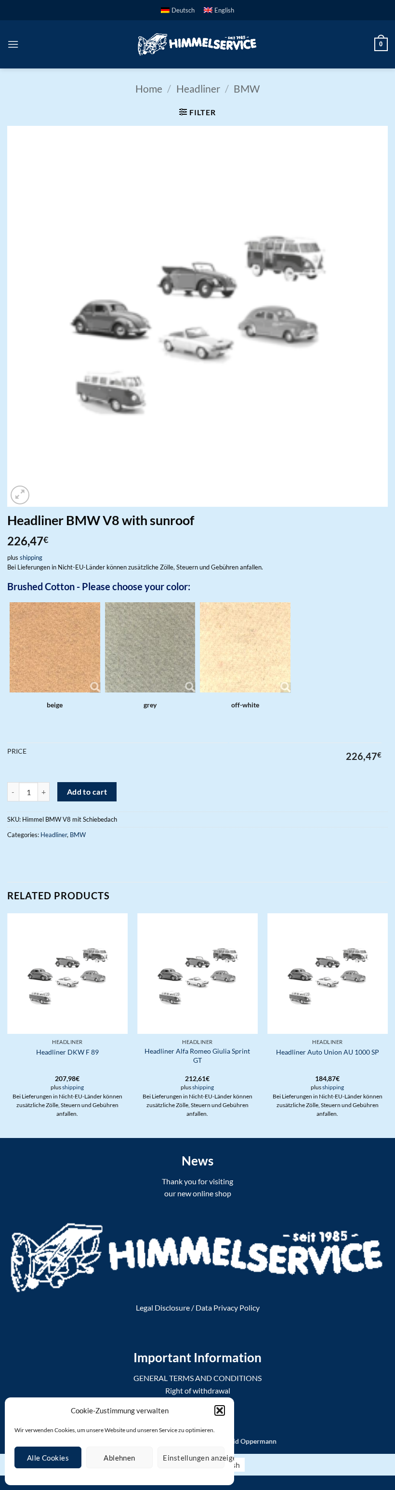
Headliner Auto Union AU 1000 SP (327, 1052)
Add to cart (87, 791)
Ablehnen (119, 1457)
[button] (219, 1410)
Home (148, 88)
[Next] (387, 1024)
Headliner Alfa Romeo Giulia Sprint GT (197, 1055)
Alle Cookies (48, 1457)
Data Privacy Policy (228, 1307)
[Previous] (7, 1024)
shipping (31, 557)
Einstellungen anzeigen (193, 1457)
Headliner (198, 88)
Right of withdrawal (197, 1390)
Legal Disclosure (163, 1307)
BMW (247, 88)
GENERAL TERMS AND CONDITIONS (197, 1377)
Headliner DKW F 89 (67, 1052)
